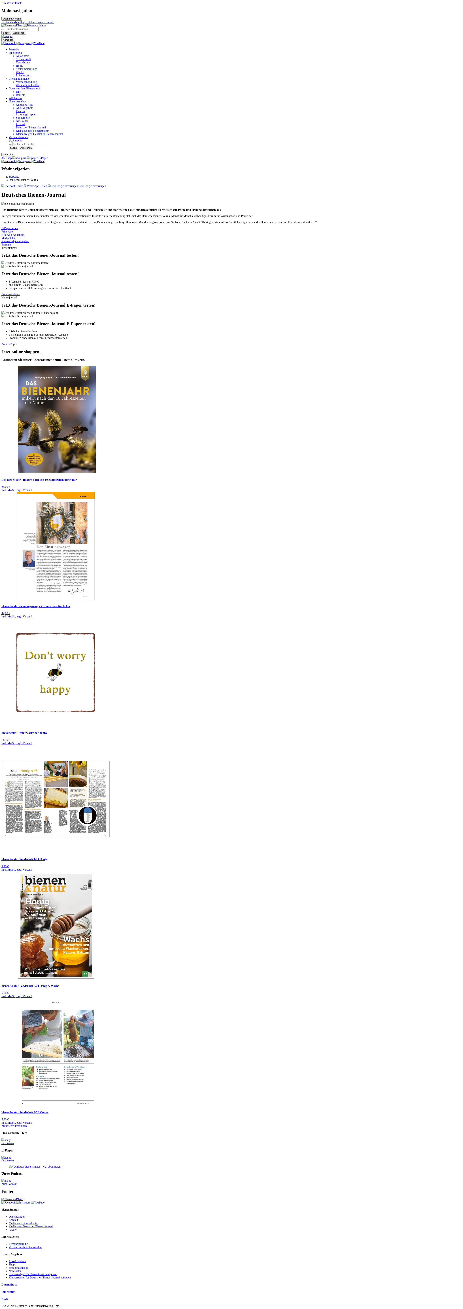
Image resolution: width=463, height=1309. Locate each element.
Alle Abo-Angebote (12, 234)
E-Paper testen (9, 228)
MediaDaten (8, 238)
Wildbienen (15, 98)
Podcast (20, 124)
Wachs (20, 72)
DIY (18, 91)
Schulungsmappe (25, 114)
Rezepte (20, 94)
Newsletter (22, 120)
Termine (6, 244)
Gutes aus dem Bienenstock (24, 88)
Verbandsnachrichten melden (25, 1247)
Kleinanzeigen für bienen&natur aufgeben (33, 1274)
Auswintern (22, 55)
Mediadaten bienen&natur (23, 1223)
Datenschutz (9, 1284)
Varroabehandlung (26, 81)
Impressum (8, 1291)
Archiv (13, 1229)
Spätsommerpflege (26, 68)
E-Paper (20, 111)
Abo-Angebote (24, 107)
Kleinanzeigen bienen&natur (32, 130)
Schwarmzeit (23, 59)
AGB (4, 1298)
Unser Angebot (17, 101)
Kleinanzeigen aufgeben (15, 241)
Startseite (14, 49)
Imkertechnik (23, 75)
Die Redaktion (17, 1216)
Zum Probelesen (10, 294)
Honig (19, 65)
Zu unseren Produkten (14, 1125)
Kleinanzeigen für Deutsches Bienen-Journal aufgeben (40, 1277)
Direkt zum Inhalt (11, 3)
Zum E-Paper (9, 344)
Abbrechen (18, 32)
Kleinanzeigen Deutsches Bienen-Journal (39, 133)
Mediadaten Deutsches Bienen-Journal (31, 1226)
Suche (6, 32)
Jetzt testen (7, 1143)
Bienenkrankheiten (19, 78)
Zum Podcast (8, 1183)
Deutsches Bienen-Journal (31, 127)
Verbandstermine (18, 137)
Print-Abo (7, 231)
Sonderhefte (23, 117)
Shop (12, 1264)
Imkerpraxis (15, 52)
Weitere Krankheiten (27, 85)
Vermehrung (23, 62)
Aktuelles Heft (24, 104)
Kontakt (13, 1219)
